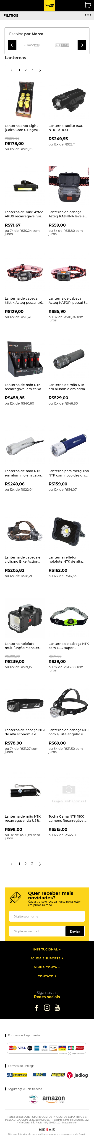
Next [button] (82, 45)
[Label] (25, 100)
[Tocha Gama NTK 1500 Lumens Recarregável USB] (69, 790)
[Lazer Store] (49, 5)
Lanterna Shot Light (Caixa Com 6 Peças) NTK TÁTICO (21, 130)
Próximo (40, 70)
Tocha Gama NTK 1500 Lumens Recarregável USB (66, 820)
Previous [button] (12, 45)
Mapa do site (69, 1122)
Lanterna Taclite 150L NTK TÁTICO (66, 128)
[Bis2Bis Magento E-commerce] (33, 1103)
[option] (32, 45)
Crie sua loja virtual (19, 1134)
